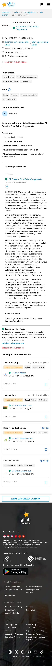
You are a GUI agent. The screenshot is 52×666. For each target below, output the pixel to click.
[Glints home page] (8, 4)
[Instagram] (10, 652)
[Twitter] (16, 652)
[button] (41, 4)
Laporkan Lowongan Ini (14, 348)
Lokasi (17, 12)
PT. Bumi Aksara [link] (19, 373)
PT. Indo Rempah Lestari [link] (22, 438)
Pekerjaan (6, 12)
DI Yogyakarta (29, 12)
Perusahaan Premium (13, 367)
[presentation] (8, 4)
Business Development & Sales (16, 43)
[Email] (35, 652)
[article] (26, 373)
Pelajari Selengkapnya (13, 343)
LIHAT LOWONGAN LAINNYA (25, 498)
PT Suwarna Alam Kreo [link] (22, 405)
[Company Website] (7, 186)
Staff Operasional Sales (40, 43)
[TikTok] (41, 652)
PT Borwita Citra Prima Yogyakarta (27, 28)
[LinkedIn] (29, 652)
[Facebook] (22, 652)
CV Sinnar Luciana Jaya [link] (21, 471)
